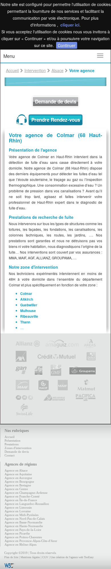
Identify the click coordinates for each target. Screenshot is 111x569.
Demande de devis (55, 101)
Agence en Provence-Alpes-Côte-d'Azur (31, 541)
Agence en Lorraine (18, 511)
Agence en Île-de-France (21, 500)
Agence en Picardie (17, 533)
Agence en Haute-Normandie (24, 526)
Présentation (12, 440)
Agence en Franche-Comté (22, 496)
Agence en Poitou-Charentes (23, 537)
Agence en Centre (16, 489)
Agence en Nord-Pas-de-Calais (25, 518)
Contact (10, 455)
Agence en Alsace (16, 470)
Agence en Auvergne (18, 478)
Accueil (12, 70)
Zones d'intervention (18, 448)
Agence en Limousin (18, 507)
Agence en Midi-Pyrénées (21, 515)
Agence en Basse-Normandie (23, 522)
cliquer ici (69, 25)
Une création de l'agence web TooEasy (72, 557)
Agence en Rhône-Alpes (20, 544)
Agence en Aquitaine (18, 474)
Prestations (11, 444)
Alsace (57, 70)
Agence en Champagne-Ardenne (26, 492)
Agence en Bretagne (18, 485)
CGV (45, 557)
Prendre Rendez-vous (55, 119)
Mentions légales (30, 557)
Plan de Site (11, 557)
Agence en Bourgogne (19, 481)
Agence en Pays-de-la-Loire (23, 529)
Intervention (35, 70)
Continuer (66, 45)
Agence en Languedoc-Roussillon (27, 503)
